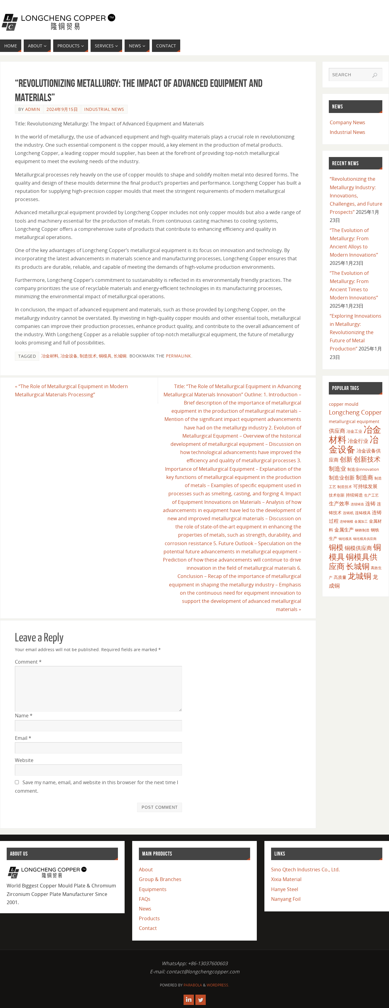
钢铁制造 (362, 530)
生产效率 (339, 503)
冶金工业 (354, 431)
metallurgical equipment (354, 421)
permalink (178, 356)
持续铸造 (354, 495)
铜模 (336, 547)
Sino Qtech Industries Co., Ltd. (305, 869)
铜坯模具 (345, 539)
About (146, 869)
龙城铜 (359, 576)
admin (32, 109)
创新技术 (367, 459)
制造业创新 (342, 477)
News (145, 908)
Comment (28, 661)
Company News (347, 122)
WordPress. (218, 985)
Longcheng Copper (355, 412)
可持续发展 (365, 486)
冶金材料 (49, 356)
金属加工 (361, 521)
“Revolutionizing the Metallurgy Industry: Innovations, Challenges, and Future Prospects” (356, 195)
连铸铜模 (346, 521)
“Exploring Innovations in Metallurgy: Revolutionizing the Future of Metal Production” (355, 332)
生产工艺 (371, 495)
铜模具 (105, 356)
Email (23, 738)
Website (24, 760)
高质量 (340, 577)
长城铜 (120, 356)
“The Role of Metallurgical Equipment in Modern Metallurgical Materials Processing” (71, 390)
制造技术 (88, 356)
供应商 (337, 430)
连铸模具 (363, 512)
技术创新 (337, 495)
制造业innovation (363, 469)
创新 (346, 459)
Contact (148, 928)
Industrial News (104, 109)
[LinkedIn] (189, 1000)
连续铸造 (357, 504)
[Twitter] (200, 1000)
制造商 (364, 477)
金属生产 (344, 529)
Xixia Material (286, 879)
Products (149, 918)
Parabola (193, 985)
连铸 (370, 503)
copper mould (343, 404)
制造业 (337, 468)
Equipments (153, 889)
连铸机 (348, 512)
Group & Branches (160, 879)
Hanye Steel (284, 889)
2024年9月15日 (62, 109)
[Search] (375, 75)
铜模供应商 (358, 548)
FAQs (144, 899)
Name (24, 715)
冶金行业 (358, 440)
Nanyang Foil (286, 899)
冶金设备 (68, 356)
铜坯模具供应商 (365, 538)
